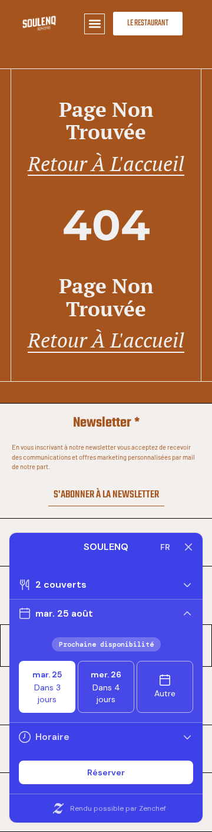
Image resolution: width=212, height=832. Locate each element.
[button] (94, 24)
